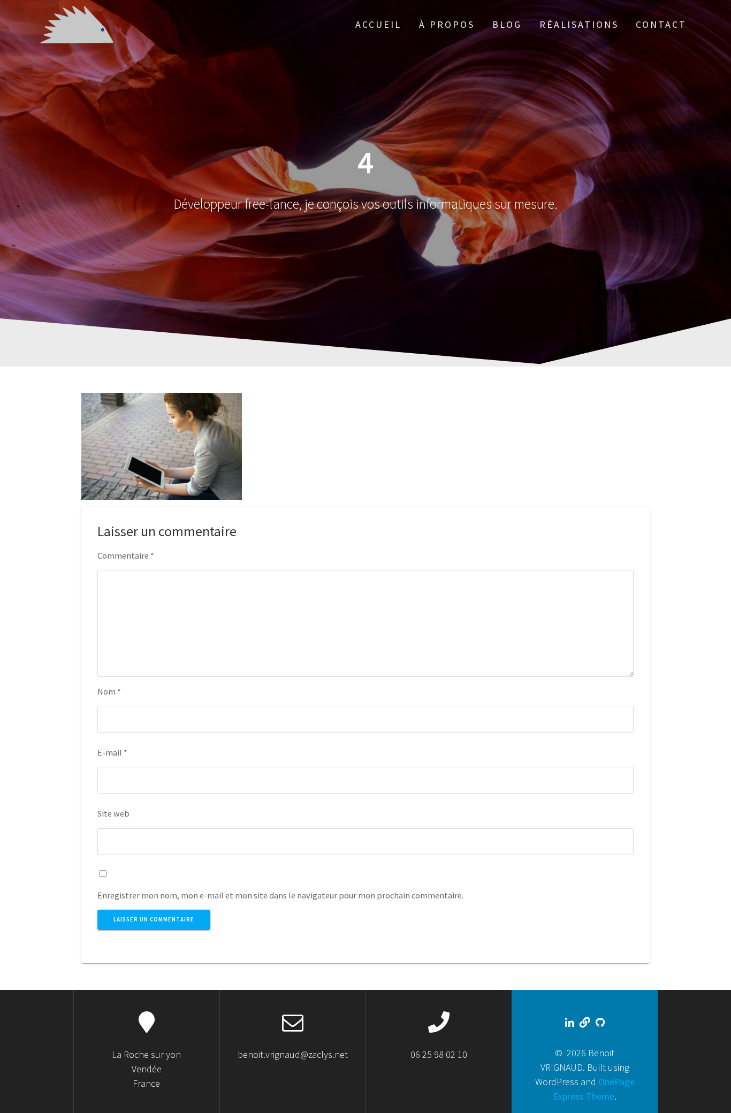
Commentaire (125, 555)
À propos (447, 24)
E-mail (112, 752)
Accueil (378, 24)
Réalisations (579, 24)
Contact (661, 24)
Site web (113, 813)
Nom (109, 691)
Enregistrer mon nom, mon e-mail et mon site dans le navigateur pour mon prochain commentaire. (280, 895)
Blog (507, 24)
